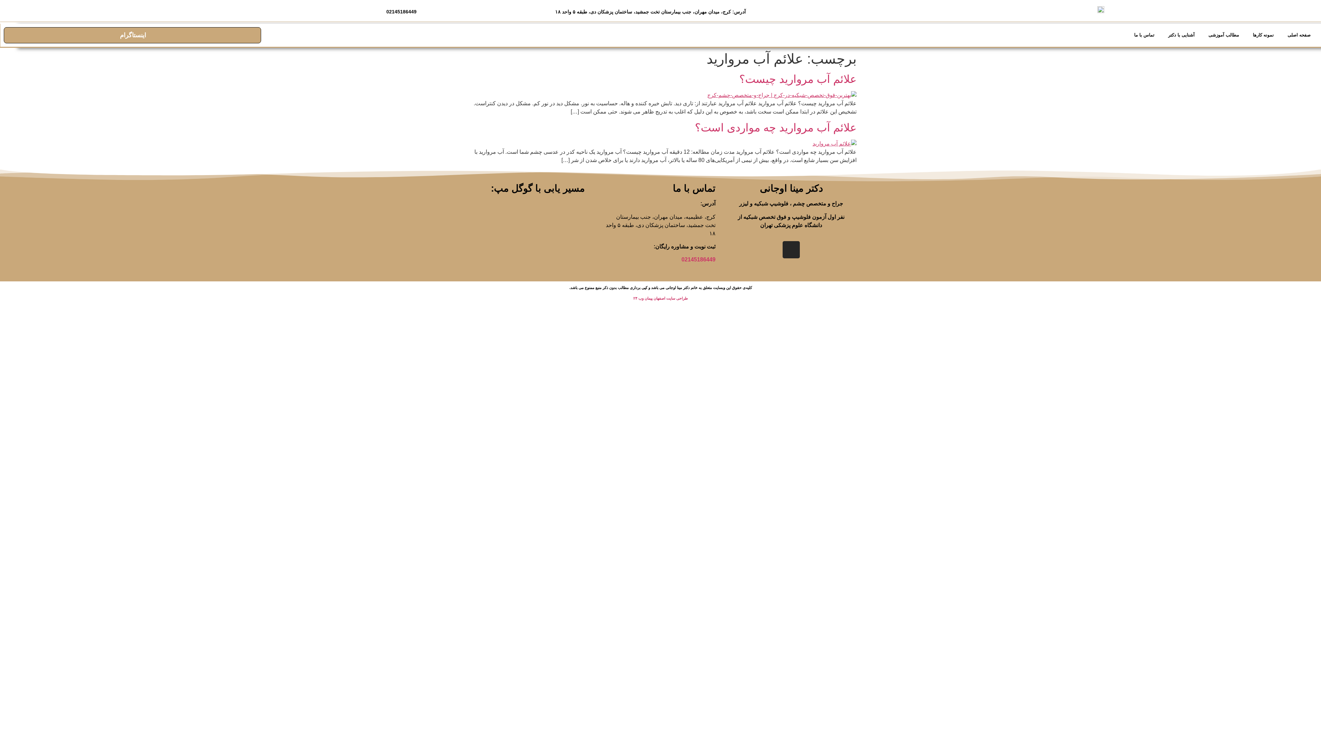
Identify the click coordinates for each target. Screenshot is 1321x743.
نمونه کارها (1263, 34)
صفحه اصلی (1299, 34)
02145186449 (698, 259)
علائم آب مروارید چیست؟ (798, 79)
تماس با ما (1144, 34)
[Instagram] (791, 249)
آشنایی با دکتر (1181, 34)
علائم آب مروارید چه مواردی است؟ (776, 127)
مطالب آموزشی (1224, 34)
